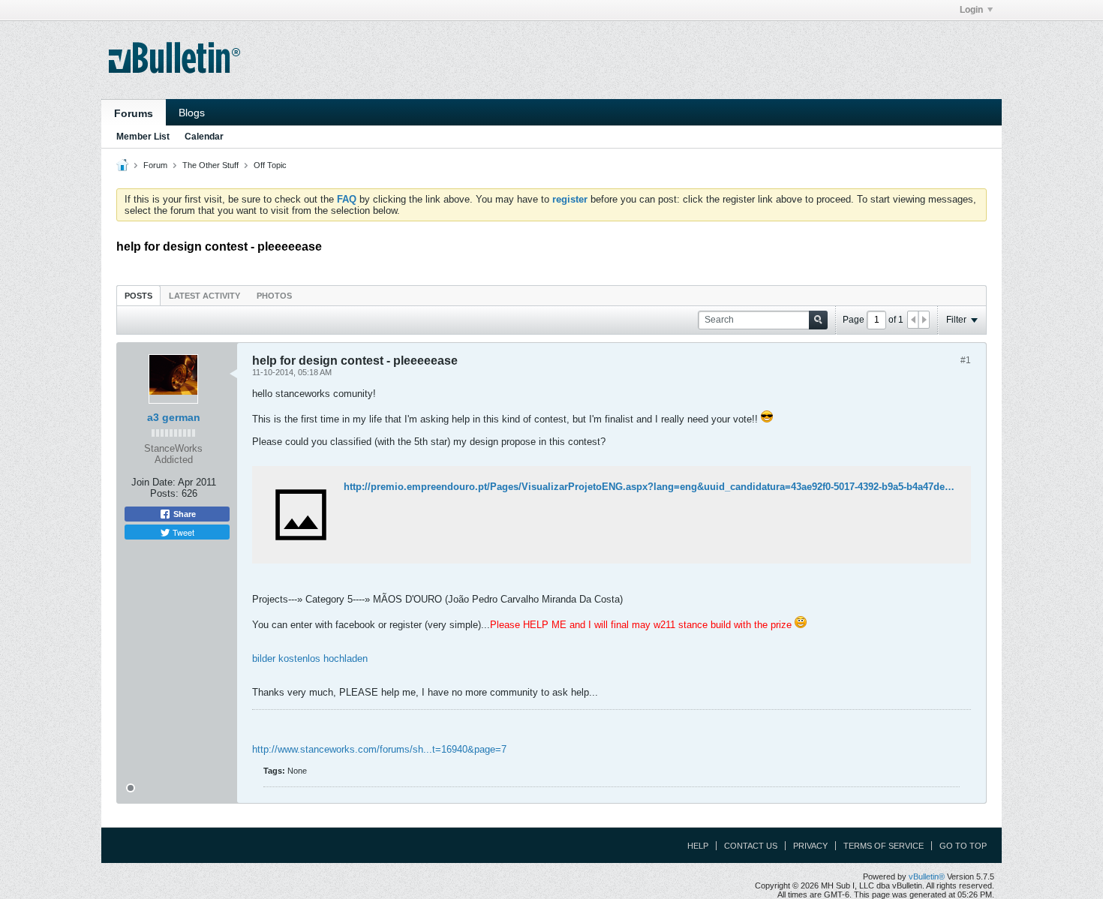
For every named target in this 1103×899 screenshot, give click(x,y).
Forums (133, 113)
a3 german (173, 417)
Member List (143, 136)
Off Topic (270, 165)
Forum (155, 165)
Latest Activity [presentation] (204, 295)
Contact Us (750, 845)
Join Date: (153, 482)
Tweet (182, 532)
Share (183, 514)
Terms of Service (883, 845)
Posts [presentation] (138, 295)
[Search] (818, 320)
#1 (965, 360)
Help (697, 845)
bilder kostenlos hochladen (310, 658)
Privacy (810, 845)
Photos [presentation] (274, 295)
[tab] (138, 295)
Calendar (204, 136)
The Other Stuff (210, 165)
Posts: (164, 493)
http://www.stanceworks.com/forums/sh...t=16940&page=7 (379, 749)
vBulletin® (927, 876)
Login (971, 10)
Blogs (192, 113)
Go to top (963, 845)
